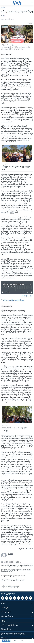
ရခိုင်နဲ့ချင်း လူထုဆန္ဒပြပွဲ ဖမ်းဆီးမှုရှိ (13, 284)
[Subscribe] (30, 598)
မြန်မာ (3, 7)
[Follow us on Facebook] (2, 598)
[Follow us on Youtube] (10, 598)
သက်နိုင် (3, 15)
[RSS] (22, 598)
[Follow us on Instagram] (14, 598)
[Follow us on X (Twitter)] (6, 598)
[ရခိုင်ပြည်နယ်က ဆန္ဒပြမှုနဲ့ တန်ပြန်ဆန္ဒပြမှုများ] (17, 153)
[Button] (30, 23)
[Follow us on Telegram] (18, 598)
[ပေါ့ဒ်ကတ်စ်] (26, 598)
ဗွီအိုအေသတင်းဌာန (9, 286)
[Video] (15, 641)
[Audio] (22, 641)
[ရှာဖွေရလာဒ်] (29, 641)
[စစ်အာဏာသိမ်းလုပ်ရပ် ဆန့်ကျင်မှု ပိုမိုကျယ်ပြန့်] (17, 414)
